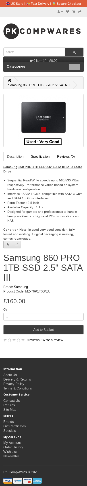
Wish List (10, 452)
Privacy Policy (13, 384)
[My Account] (60, 11)
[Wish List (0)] (67, 11)
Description (15, 156)
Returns (9, 405)
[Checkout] (79, 11)
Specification (40, 156)
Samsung (21, 287)
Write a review (52, 340)
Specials (9, 430)
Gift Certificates (14, 426)
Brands (8, 422)
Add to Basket (43, 329)
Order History (13, 447)
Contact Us (11, 400)
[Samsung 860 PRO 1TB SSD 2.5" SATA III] (43, 120)
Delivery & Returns (17, 379)
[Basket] (73, 11)
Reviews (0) (66, 156)
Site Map (9, 409)
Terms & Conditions (17, 388)
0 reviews (33, 340)
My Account (12, 443)
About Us (10, 375)
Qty (5, 309)
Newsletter (11, 456)
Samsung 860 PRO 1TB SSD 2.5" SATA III (39, 85)
